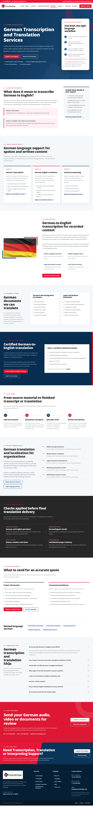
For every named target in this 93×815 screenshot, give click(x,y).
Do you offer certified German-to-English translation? (46, 665)
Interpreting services (69, 625)
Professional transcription (35, 625)
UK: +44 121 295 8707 (9, 734)
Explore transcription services (15, 194)
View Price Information (29, 56)
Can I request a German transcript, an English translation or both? (50, 660)
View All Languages (30, 609)
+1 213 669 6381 (75, 783)
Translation (38, 778)
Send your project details (73, 117)
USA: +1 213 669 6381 (22, 734)
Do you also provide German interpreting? (42, 692)
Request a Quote (85, 6)
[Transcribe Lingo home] (9, 6)
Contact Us (68, 6)
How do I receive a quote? (37, 681)
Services (33, 6)
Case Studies (57, 781)
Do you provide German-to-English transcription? (44, 647)
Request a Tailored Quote (12, 609)
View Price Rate (82, 755)
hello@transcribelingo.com (38, 734)
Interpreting (38, 781)
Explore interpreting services (73, 194)
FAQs (55, 784)
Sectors (27, 6)
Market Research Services (13, 482)
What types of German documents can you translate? (46, 671)
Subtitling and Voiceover (39, 787)
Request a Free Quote (11, 56)
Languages (53, 6)
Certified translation (34, 629)
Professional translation (53, 625)
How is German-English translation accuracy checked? (46, 686)
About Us (60, 6)
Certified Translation (43, 6)
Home (22, 6)
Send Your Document (11, 376)
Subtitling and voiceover (50, 629)
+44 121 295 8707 (76, 777)
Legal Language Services (12, 486)
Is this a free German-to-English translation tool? (44, 676)
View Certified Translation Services (15, 371)
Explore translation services (44, 200)
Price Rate (74, 6)
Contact (82, 803)
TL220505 (67, 369)
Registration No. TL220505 (10, 794)
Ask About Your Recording (51, 275)
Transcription (39, 775)
